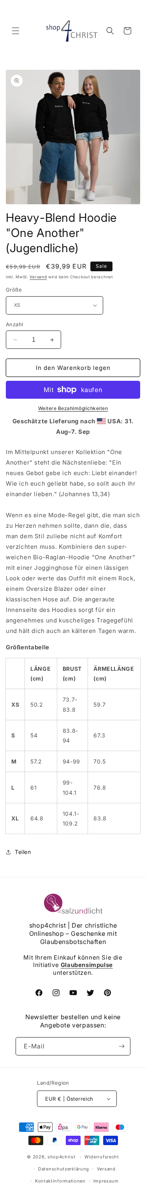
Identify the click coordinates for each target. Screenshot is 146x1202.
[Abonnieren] (121, 1046)
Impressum (106, 1181)
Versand (38, 276)
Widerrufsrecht (101, 1157)
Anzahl (14, 324)
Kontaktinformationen (60, 1181)
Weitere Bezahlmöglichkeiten (73, 408)
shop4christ (61, 1157)
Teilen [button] (23, 851)
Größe (14, 289)
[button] (15, 30)
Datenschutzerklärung (63, 1169)
